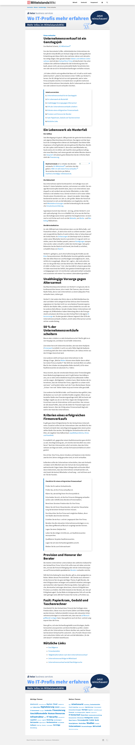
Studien (90, 723)
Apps (70, 704)
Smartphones (73, 723)
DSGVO (57, 707)
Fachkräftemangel (97, 710)
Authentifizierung (42, 704)
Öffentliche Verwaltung (73, 729)
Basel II (60, 249)
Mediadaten (55, 740)
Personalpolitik (83, 720)
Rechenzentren (51, 722)
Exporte (90, 710)
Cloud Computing (73, 707)
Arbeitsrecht (34, 704)
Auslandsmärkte (95, 704)
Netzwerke (34, 722)
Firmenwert (48, 348)
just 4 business (32, 740)
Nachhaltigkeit (58, 720)
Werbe (81, 218)
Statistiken (82, 723)
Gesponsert (94, 2)
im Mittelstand (71, 658)
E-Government (34, 710)
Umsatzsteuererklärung (54, 206)
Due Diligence (53, 647)
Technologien (49, 725)
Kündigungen (80, 241)
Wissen (36, 7)
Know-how (84, 715)
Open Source (42, 722)
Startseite (30, 7)
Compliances (61, 704)
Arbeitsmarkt (77, 704)
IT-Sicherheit (74, 715)
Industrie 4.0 (93, 712)
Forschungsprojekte (80, 712)
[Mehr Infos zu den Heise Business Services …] (67, 20)
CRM (31, 707)
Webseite (73, 218)
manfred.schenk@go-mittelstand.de (58, 174)
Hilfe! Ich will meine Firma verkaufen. (64, 169)
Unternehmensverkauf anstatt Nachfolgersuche (65, 662)
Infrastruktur (37, 717)
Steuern (44, 725)
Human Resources (56, 713)
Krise (45, 256)
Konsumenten (61, 717)
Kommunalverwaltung (95, 715)
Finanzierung (54, 157)
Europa (85, 709)
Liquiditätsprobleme (76, 433)
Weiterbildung (33, 728)
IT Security (52, 717)
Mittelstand (80, 718)
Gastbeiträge (42, 7)
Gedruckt (84, 2)
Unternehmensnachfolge (57, 658)
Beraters (74, 570)
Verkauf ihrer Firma (65, 61)
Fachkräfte (48, 710)
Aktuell (75, 2)
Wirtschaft (97, 726)
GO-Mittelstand (64, 46)
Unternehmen (75, 726)
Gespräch (49, 155)
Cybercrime (36, 707)
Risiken (63, 360)
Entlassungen (63, 236)
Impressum (48, 740)
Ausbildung (87, 704)
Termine (97, 723)
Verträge (56, 725)
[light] (102, 2)
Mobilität (96, 718)
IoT (45, 717)
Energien (42, 710)
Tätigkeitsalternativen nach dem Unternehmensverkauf (67, 655)
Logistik (44, 720)
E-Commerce (62, 707)
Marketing (50, 720)
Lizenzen (39, 720)
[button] (107, 2)
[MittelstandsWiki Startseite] (41, 2)
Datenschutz (81, 707)
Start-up (39, 725)
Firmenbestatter (54, 651)
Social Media (61, 722)
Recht (97, 720)
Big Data (49, 704)
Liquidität (33, 720)
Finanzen (71, 712)
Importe (88, 712)
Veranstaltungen (86, 726)
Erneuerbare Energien (75, 710)
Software (33, 725)
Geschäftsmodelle (38, 713)
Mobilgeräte (88, 718)
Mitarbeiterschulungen (55, 203)
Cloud (55, 704)
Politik (91, 720)
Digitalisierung (47, 707)
